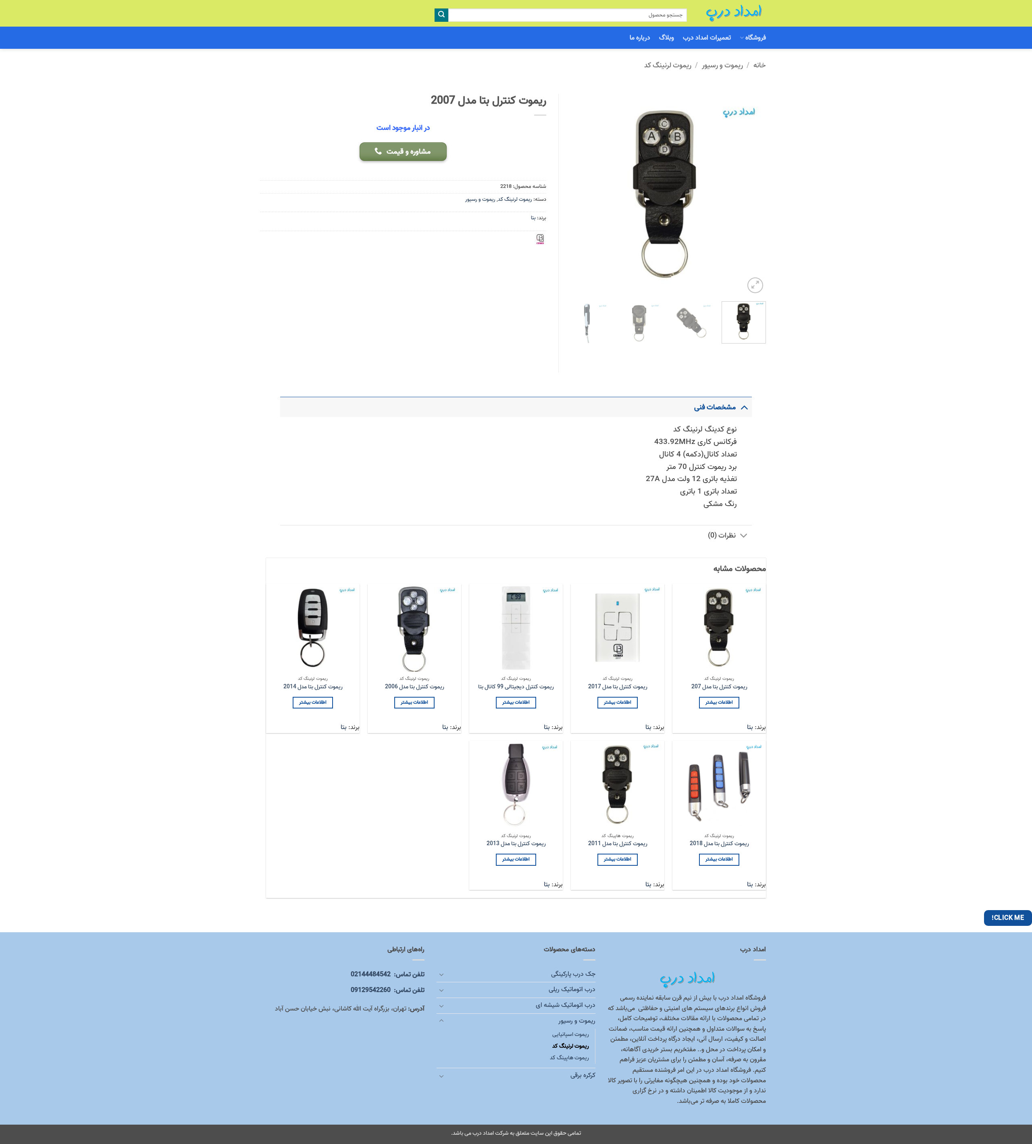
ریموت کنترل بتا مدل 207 (719, 687)
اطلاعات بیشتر (719, 702)
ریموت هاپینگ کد (569, 1058)
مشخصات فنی (715, 407)
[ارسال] (441, 15)
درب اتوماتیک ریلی (572, 989)
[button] (755, 285)
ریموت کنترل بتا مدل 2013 (516, 844)
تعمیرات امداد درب (707, 38)
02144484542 (387, 974)
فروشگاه (755, 38)
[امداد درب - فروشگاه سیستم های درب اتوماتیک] (732, 13)
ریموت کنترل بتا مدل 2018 (719, 844)
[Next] (573, 195)
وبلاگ (666, 38)
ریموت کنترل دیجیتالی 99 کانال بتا (516, 687)
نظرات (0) (722, 535)
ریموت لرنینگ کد (667, 65)
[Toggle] (744, 407)
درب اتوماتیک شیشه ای (565, 1005)
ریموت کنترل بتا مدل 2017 (617, 687)
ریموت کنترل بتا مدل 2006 (414, 687)
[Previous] (752, 195)
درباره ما (640, 38)
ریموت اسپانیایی (570, 1034)
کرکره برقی (582, 1075)
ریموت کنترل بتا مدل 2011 (617, 844)
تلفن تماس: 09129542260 (387, 990)
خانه (759, 65)
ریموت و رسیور (722, 65)
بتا (533, 218)
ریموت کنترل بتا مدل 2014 (313, 687)
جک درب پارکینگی (573, 974)
